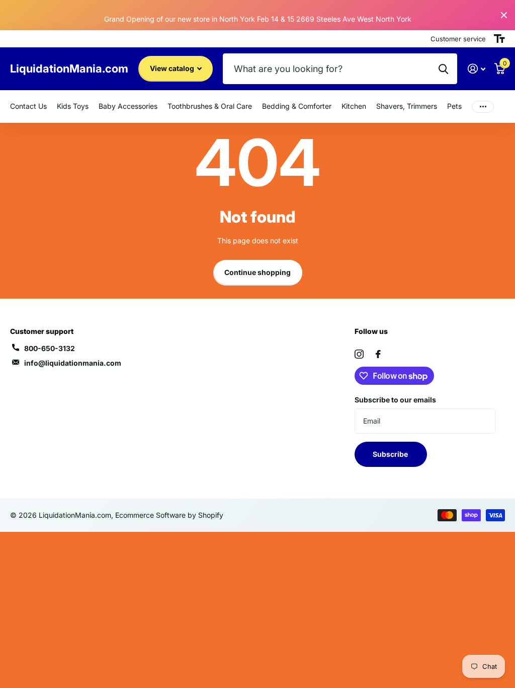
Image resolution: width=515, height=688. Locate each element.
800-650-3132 (49, 348)
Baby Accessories (128, 106)
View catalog (173, 68)
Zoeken (443, 68)
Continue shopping (257, 272)
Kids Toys (73, 106)
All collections (209, 106)
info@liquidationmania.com (72, 363)
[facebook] (378, 354)
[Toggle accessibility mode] (499, 38)
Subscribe (391, 454)
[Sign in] (476, 68)
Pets (454, 106)
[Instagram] (359, 354)
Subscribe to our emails (395, 399)
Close (504, 15)
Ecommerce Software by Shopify (169, 515)
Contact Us (28, 106)
